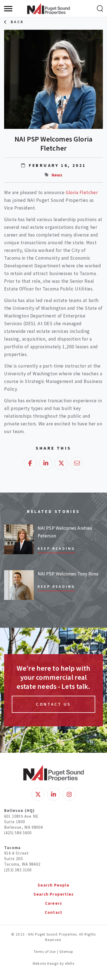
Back (17, 21)
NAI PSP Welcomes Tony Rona (68, 574)
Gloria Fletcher (82, 192)
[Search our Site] (100, 8)
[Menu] (8, 8)
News (57, 175)
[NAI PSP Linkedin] (53, 794)
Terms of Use (45, 951)
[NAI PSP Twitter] (37, 794)
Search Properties (53, 894)
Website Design (46, 963)
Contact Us (53, 704)
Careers (53, 903)
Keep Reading (56, 548)
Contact (53, 912)
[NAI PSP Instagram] (69, 794)
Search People (53, 885)
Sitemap (66, 951)
